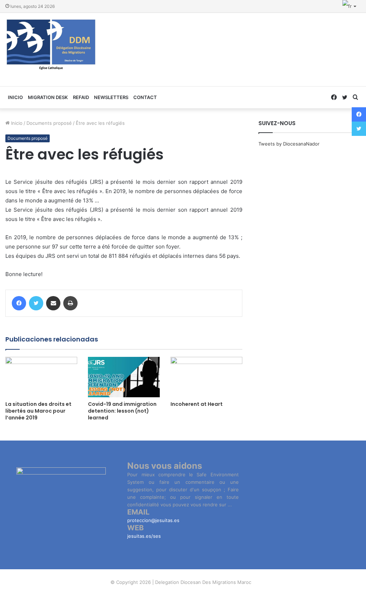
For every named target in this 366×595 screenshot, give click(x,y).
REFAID (81, 97)
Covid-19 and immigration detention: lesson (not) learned (122, 410)
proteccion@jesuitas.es (153, 520)
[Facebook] (19, 303)
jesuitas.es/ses (144, 536)
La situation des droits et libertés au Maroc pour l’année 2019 (38, 410)
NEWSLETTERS (111, 97)
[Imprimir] (70, 303)
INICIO (15, 97)
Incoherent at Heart (196, 404)
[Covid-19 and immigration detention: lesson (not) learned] (124, 377)
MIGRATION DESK (48, 97)
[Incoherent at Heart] (206, 377)
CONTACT (145, 97)
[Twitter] (36, 303)
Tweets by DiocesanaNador (289, 144)
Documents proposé (49, 123)
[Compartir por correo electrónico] (53, 303)
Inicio (16, 123)
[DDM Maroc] (51, 45)
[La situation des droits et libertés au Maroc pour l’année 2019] (41, 377)
